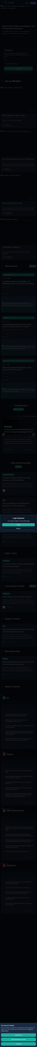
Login (18, 524)
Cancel (18, 528)
